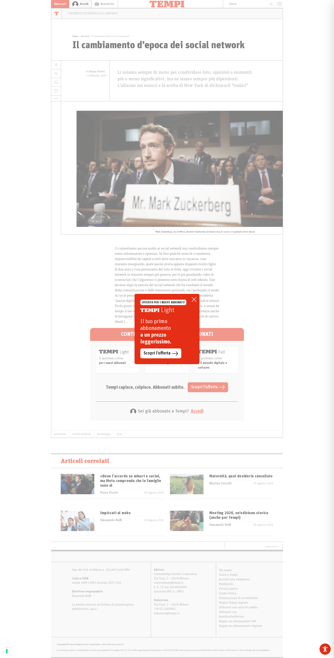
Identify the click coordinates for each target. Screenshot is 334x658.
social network (81, 434)
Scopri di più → (272, 546)
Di (95, 71)
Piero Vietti (109, 492)
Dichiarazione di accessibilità (238, 598)
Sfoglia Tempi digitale (233, 602)
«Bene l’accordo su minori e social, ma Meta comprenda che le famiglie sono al (130, 480)
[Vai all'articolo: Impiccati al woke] (77, 523)
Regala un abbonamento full (237, 621)
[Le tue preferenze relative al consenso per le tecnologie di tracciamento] (6, 651)
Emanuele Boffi (111, 520)
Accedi (197, 411)
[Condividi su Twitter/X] (56, 73)
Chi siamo (225, 570)
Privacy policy (228, 588)
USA (119, 434)
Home (75, 36)
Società (85, 36)
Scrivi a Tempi (228, 574)
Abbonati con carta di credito (238, 607)
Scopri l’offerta (205, 387)
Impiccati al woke (115, 513)
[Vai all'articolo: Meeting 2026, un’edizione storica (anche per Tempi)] (187, 523)
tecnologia (103, 434)
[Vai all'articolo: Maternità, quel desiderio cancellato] (187, 486)
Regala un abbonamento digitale (240, 625)
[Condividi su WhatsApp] (56, 82)
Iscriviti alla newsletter (234, 579)
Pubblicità (226, 584)
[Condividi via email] (56, 91)
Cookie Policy (227, 593)
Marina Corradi (220, 483)
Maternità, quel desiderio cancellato (241, 476)
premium (60, 434)
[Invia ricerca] (270, 4)
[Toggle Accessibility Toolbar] (325, 649)
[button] (56, 98)
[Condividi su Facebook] (56, 65)
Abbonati (60, 3)
